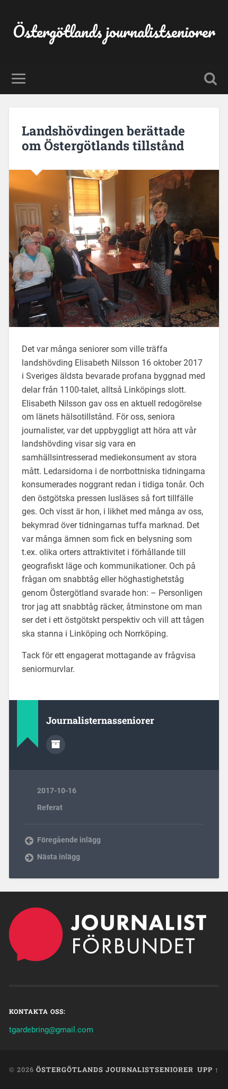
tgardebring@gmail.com (51, 1029)
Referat (50, 807)
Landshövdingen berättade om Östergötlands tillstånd (103, 138)
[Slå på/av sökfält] (210, 78)
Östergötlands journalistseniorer (114, 31)
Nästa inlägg (58, 856)
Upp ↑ (208, 1069)
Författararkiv (55, 744)
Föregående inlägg (69, 840)
